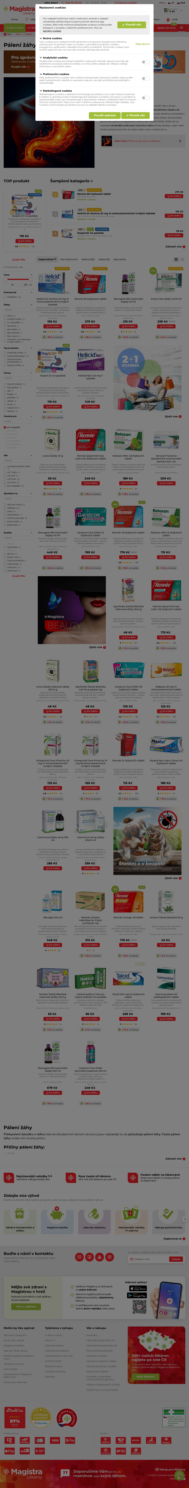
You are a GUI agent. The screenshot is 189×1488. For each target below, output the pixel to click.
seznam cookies (52, 31)
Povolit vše (133, 24)
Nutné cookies (52, 38)
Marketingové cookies (57, 91)
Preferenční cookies (56, 74)
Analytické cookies (55, 57)
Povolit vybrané (105, 115)
